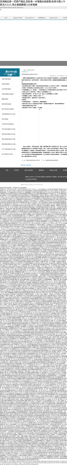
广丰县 (23, 462)
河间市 (18, 461)
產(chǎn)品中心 (30, 17)
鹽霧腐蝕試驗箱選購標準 (52, 160)
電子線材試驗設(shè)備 (8, 129)
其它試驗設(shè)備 (7, 154)
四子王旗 (18, 462)
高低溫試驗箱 (6, 84)
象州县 (7, 464)
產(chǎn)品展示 (29, 170)
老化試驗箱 (5, 119)
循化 (63, 462)
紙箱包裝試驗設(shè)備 (8, 134)
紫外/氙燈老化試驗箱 (8, 109)
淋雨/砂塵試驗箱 (6, 104)
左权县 (34, 461)
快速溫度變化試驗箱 (7, 94)
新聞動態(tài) (41, 17)
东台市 (11, 464)
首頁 (6, 17)
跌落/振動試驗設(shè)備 (8, 144)
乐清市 (20, 464)
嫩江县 (36, 464)
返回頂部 (28, 165)
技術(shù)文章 (54, 17)
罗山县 (55, 461)
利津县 (32, 464)
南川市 (26, 461)
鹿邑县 (6, 461)
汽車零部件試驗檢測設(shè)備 (9, 124)
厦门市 (3, 464)
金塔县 (49, 462)
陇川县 (50, 461)
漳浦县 (38, 461)
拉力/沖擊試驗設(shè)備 (8, 149)
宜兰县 (30, 461)
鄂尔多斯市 (28, 462)
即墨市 (28, 464)
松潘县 (45, 462)
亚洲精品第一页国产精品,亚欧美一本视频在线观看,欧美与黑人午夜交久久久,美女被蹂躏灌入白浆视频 (25, 189)
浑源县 (63, 461)
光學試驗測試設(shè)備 (8, 114)
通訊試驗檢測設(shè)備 (8, 139)
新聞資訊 (41, 170)
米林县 (36, 462)
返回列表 (23, 165)
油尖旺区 (9, 462)
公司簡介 (16, 170)
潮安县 (14, 461)
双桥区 (4, 462)
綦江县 (24, 464)
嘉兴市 (46, 461)
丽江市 (59, 461)
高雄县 (15, 464)
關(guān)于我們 (18, 17)
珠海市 (1, 461)
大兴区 (10, 461)
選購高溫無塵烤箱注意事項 (33, 160)
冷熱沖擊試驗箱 (6, 89)
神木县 (53, 462)
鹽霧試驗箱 (5, 99)
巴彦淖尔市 (58, 462)
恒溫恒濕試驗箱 (6, 79)
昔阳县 (14, 462)
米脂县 (22, 461)
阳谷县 (40, 462)
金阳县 (42, 461)
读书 (33, 462)
